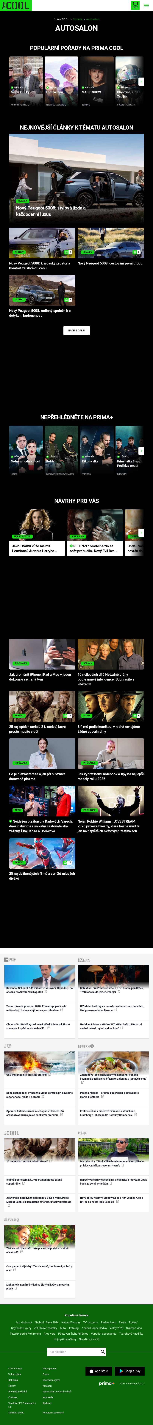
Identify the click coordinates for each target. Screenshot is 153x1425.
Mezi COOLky (20, 92)
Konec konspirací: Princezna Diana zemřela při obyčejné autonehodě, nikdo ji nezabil (39, 1094)
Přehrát (18, 87)
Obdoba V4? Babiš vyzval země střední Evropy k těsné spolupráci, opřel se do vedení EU (38, 1026)
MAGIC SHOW (91, 92)
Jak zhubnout (23, 1322)
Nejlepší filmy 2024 (47, 1322)
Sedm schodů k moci (25, 461)
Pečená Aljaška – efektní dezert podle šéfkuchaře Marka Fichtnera (109, 1094)
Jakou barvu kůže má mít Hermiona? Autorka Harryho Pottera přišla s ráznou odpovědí (33, 549)
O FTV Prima (15, 1368)
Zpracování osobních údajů (57, 1391)
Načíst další (76, 330)
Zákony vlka (90, 461)
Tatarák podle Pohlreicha (25, 1333)
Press (46, 1374)
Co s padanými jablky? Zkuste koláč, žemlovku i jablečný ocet (39, 1268)
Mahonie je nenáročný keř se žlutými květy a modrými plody (38, 1286)
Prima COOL (61, 19)
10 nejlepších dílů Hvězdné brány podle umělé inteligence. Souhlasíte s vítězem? (106, 679)
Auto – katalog (69, 1328)
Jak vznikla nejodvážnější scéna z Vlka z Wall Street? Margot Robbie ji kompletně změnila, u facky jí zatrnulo (38, 1199)
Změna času (108, 1322)
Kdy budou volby (21, 1328)
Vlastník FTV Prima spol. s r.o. (22, 1405)
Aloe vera (49, 1333)
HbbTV (12, 1385)
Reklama (13, 1380)
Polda (50, 461)
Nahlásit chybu (16, 1412)
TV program (90, 1322)
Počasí (133, 1322)
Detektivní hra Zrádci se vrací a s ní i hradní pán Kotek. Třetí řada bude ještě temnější (112, 990)
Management (50, 1368)
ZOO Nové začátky (45, 1328)
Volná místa (14, 1374)
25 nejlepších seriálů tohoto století (27, 1161)
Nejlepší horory (70, 1322)
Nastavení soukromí (53, 1412)
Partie (122, 1322)
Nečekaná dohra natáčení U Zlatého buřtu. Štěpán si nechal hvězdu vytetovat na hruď (111, 1026)
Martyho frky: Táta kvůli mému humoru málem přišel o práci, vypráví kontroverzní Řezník (112, 1163)
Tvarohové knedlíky (131, 1333)
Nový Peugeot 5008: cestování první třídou (110, 263)
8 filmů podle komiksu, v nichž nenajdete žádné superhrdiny (34, 1181)
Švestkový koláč (89, 1339)
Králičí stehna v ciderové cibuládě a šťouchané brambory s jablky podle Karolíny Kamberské (107, 1113)
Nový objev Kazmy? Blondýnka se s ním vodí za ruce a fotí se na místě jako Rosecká (111, 1199)
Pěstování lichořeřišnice (73, 1333)
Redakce (47, 1403)
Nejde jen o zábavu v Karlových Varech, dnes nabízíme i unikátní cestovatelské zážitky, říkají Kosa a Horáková (41, 826)
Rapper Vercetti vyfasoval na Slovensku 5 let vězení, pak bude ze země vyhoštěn (113, 1181)
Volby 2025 (116, 1328)
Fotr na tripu (54, 92)
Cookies (12, 1397)
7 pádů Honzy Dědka (94, 1328)
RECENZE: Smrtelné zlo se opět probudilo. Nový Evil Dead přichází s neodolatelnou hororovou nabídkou (93, 549)
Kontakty (47, 1385)
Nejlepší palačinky (65, 1339)
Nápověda (48, 1397)
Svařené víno (134, 1328)
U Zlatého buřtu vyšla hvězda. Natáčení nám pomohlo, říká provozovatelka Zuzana (112, 1008)
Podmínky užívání (17, 1391)
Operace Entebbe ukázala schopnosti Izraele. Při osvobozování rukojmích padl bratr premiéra (35, 1113)
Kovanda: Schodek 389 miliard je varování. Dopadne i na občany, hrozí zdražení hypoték (39, 990)
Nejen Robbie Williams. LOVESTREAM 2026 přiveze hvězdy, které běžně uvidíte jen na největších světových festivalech (108, 826)
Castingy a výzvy (51, 1380)
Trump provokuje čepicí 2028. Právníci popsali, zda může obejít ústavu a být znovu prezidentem (36, 1008)
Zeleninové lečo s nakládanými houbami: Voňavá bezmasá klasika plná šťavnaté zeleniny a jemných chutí (113, 1076)
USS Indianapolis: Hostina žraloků (26, 1074)
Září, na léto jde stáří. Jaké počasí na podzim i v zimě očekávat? (37, 1250)
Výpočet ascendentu (103, 1333)
